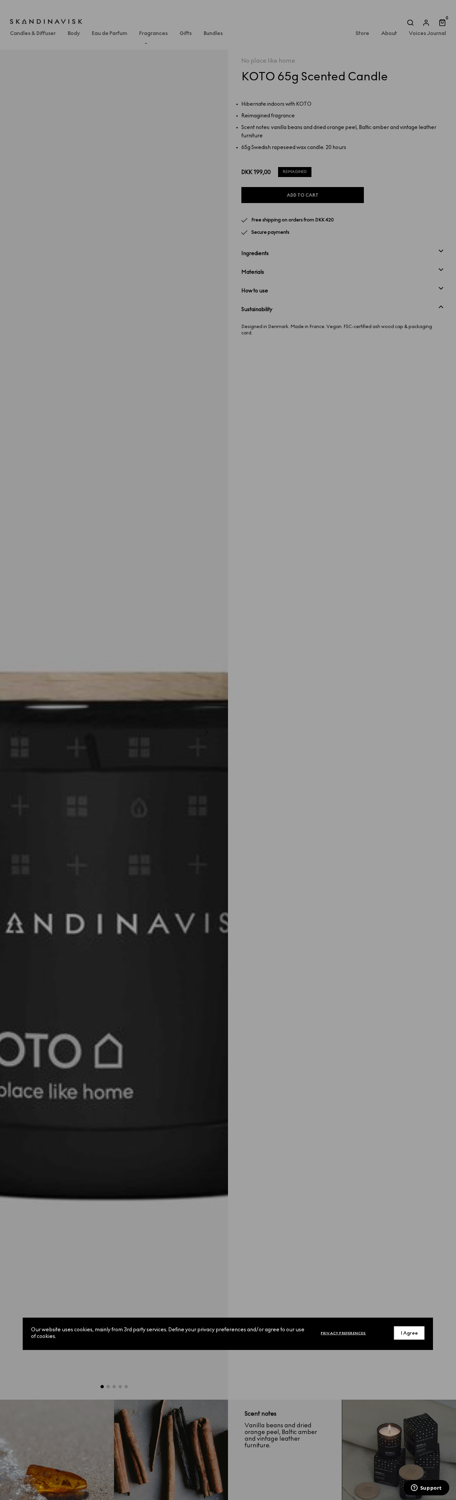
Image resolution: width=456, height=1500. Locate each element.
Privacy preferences (343, 1333)
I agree (409, 1333)
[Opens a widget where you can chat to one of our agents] (426, 1488)
